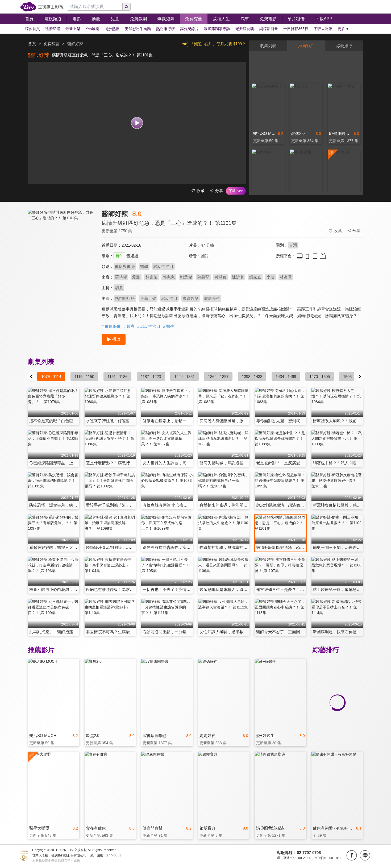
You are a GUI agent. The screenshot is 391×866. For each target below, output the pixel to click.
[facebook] (351, 855)
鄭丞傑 (186, 277)
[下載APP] (236, 191)
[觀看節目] (137, 123)
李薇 (270, 277)
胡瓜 (119, 287)
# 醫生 (168, 326)
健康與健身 (125, 266)
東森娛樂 (191, 298)
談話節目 (169, 298)
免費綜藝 (52, 44)
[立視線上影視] (42, 6)
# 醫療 (129, 326)
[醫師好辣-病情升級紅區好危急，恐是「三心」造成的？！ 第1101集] (61, 257)
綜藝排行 (344, 45)
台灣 (293, 245)
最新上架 (148, 298)
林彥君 (286, 277)
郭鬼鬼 (169, 277)
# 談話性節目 (148, 326)
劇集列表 (268, 45)
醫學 (144, 266)
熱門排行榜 (125, 298)
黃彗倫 (221, 277)
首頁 (32, 44)
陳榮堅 (203, 277)
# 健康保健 (111, 326)
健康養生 (212, 298)
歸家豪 (255, 277)
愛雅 (136, 277)
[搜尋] (127, 7)
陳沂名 (238, 277)
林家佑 (151, 277)
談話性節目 (163, 266)
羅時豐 (121, 277)
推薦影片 (306, 45)
